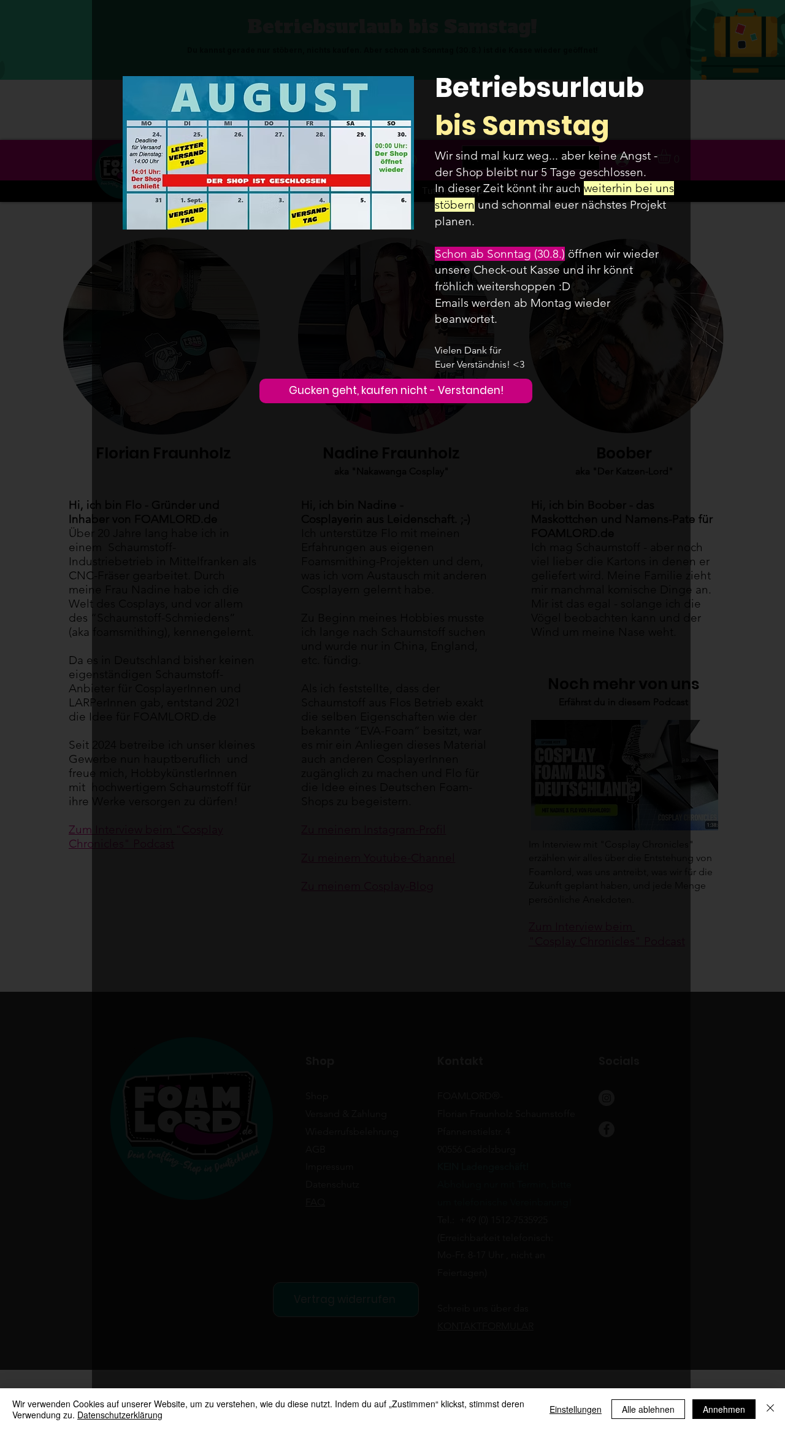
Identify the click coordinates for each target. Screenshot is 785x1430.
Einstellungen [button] (576, 1409)
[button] (395, 391)
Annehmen (724, 1409)
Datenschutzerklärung (120, 1415)
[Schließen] (770, 1409)
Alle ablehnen (648, 1409)
